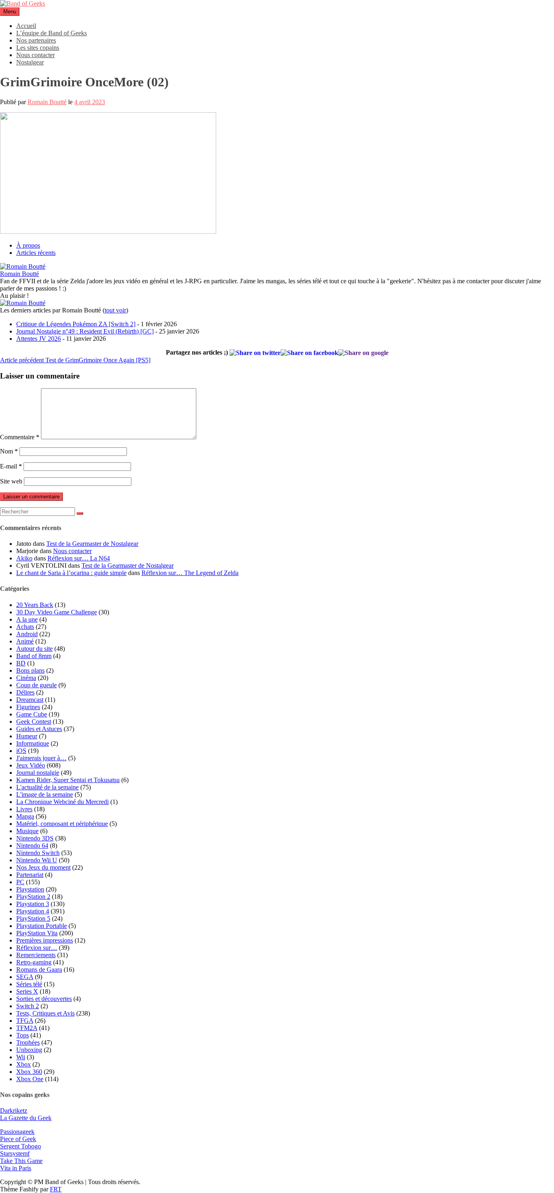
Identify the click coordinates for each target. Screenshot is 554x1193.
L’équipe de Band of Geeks (51, 33)
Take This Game (21, 1160)
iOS (21, 750)
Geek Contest (33, 721)
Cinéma (26, 677)
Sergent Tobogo (20, 1146)
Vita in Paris (15, 1168)
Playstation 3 (32, 903)
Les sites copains (37, 47)
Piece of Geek (18, 1138)
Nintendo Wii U (36, 860)
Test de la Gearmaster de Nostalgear (92, 543)
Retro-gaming (34, 962)
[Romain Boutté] (22, 266)
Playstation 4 (32, 911)
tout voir (115, 310)
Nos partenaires (36, 40)
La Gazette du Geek (26, 1117)
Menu (9, 12)
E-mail (11, 466)
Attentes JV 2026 (38, 338)
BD (21, 663)
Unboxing (29, 1049)
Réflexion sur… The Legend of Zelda (190, 572)
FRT (56, 1189)
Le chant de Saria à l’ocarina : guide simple (71, 572)
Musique (27, 830)
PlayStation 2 (33, 896)
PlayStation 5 (33, 918)
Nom (9, 451)
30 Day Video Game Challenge (56, 612)
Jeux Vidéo (30, 765)
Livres (24, 809)
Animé (25, 641)
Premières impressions (44, 940)
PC (20, 882)
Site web (11, 481)
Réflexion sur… (36, 947)
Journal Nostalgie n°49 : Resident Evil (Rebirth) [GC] (85, 331)
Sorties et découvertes (44, 998)
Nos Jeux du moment (43, 867)
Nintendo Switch (38, 852)
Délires (25, 692)
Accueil (26, 25)
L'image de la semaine (44, 794)
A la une (27, 619)
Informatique (32, 743)
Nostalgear (30, 62)
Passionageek (17, 1131)
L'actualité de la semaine (47, 787)
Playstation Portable (41, 925)
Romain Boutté (47, 101)
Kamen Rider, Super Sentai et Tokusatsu (68, 779)
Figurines (28, 706)
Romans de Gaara (39, 969)
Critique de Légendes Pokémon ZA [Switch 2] (75, 324)
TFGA (24, 1020)
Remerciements (36, 954)
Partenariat (29, 874)
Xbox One (29, 1078)
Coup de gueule (36, 685)
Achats (25, 626)
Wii (20, 1057)
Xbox (23, 1064)
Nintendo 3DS (35, 838)
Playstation (30, 889)
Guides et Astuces (39, 728)
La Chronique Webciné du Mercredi (62, 801)
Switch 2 (27, 1006)
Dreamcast (29, 699)
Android (27, 634)
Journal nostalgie (37, 772)
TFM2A (26, 1027)
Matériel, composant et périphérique (62, 823)
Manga (25, 816)
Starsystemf (15, 1153)
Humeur (26, 736)
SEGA (24, 976)
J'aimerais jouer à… (41, 758)
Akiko (24, 558)
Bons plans (30, 670)
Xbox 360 (29, 1071)
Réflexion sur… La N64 (78, 558)
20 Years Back (34, 604)
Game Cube (31, 714)
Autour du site (34, 648)
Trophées (28, 1042)
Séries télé (29, 984)
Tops (22, 1035)
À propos (28, 245)
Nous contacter (35, 54)
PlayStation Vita (37, 933)
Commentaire (19, 437)
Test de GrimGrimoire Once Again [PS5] (75, 360)
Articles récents (36, 252)
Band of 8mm (34, 655)
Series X (27, 991)
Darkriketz (13, 1110)
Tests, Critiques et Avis (45, 1013)
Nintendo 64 (32, 845)
